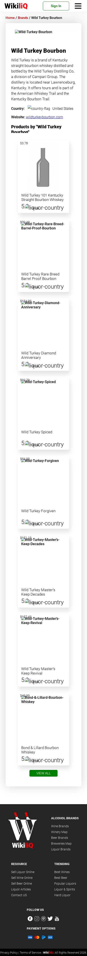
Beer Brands (59, 838)
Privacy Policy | (10, 952)
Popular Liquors (65, 883)
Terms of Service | (31, 952)
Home (10, 18)
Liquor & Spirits (64, 889)
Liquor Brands (60, 849)
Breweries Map (61, 843)
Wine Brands (60, 826)
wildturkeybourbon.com (44, 117)
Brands (23, 18)
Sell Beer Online (21, 883)
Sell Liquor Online (22, 872)
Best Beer (60, 878)
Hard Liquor (62, 895)
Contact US (19, 895)
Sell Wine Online (22, 878)
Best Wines (62, 872)
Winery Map (59, 832)
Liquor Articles (21, 889)
